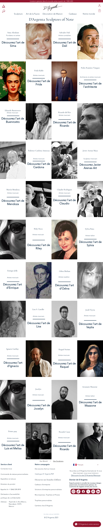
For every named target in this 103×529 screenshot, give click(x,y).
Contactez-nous (6, 469)
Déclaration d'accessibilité (10, 494)
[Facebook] (83, 491)
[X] (88, 491)
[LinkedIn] (98, 491)
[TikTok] (78, 491)
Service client (6, 464)
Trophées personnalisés (43, 500)
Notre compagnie (42, 464)
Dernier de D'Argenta (78, 480)
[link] (99, 10)
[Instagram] (73, 491)
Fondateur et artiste (13, 35)
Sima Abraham (13, 32)
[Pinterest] (93, 491)
